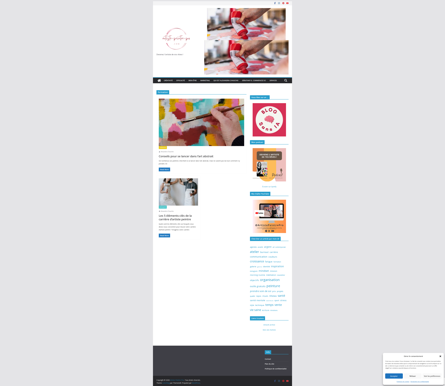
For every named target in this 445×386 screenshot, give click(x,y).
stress (283, 300)
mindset (264, 271)
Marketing (205, 80)
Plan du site (269, 364)
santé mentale (257, 300)
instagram (254, 271)
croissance (257, 261)
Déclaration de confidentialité (419, 381)
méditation (271, 275)
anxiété (260, 247)
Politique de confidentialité (275, 369)
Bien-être (193, 80)
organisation (270, 279)
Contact (268, 359)
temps (269, 305)
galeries (259, 267)
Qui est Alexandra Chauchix (225, 80)
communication (258, 256)
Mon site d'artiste (269, 330)
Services (273, 80)
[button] (440, 356)
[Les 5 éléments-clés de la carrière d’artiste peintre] (178, 191)
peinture (273, 286)
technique (259, 305)
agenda (253, 247)
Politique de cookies (403, 381)
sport (276, 300)
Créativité (168, 80)
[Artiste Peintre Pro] (159, 80)
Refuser (413, 376)
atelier (254, 252)
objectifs (254, 280)
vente (278, 305)
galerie (253, 266)
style (252, 305)
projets (280, 291)
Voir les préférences (432, 376)
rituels (265, 296)
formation (277, 262)
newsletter (281, 275)
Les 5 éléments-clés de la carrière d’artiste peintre (175, 217)
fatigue (268, 261)
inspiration (277, 266)
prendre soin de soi (260, 291)
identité (266, 266)
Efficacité (180, 80)
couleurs (272, 256)
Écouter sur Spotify (269, 186)
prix (274, 291)
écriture (265, 310)
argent (268, 246)
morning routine (257, 275)
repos (258, 296)
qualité (252, 296)
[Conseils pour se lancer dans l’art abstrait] (201, 122)
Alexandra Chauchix (167, 152)
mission (273, 271)
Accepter (394, 376)
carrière (274, 252)
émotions (274, 310)
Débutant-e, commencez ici (254, 80)
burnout (264, 252)
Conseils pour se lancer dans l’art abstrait (186, 156)
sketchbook (269, 300)
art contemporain (279, 247)
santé (281, 296)
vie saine (255, 310)
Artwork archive (269, 325)
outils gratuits (257, 286)
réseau (273, 295)
